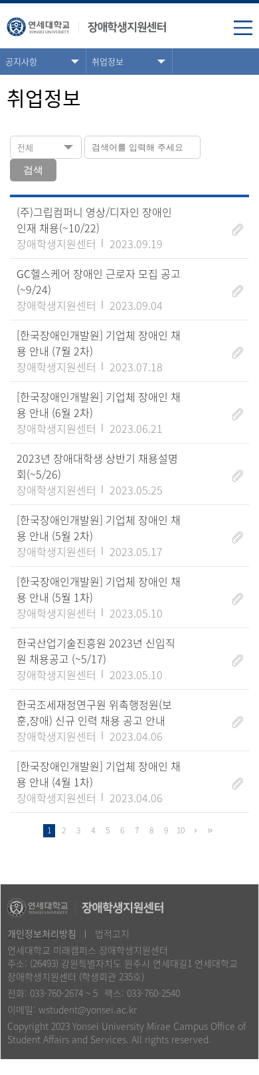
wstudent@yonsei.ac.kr (88, 1009)
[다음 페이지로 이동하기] (195, 830)
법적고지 (112, 933)
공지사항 (21, 61)
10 (181, 830)
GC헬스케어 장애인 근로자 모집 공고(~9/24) (99, 281)
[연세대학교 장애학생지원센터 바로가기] (86, 23)
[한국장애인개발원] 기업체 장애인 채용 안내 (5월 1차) (99, 589)
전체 (25, 147)
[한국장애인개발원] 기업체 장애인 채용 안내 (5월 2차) (99, 527)
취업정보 (108, 61)
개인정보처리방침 (41, 933)
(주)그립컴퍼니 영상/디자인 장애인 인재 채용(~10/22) (94, 220)
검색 (33, 169)
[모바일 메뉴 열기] (243, 29)
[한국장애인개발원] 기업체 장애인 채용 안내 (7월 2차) (99, 343)
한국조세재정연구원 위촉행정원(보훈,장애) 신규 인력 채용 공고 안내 (94, 712)
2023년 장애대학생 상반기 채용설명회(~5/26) (97, 466)
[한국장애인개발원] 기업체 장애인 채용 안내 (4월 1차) (99, 774)
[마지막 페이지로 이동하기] (210, 830)
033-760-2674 (56, 993)
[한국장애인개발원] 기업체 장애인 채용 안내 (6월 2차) (99, 404)
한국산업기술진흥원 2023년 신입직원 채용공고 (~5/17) (96, 651)
